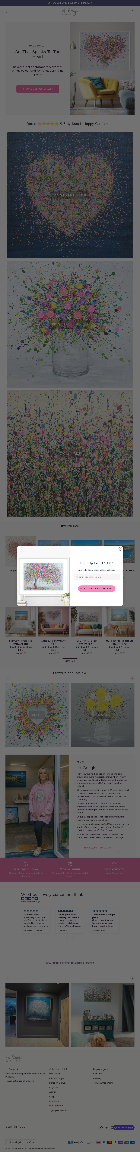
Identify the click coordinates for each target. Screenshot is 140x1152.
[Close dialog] (120, 548)
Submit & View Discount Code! (97, 588)
